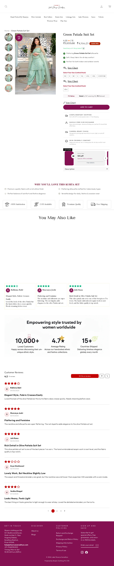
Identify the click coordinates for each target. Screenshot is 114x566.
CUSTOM (101, 76)
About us (34, 531)
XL (82, 76)
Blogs (33, 534)
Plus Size (63, 21)
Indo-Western (83, 17)
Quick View (9, 271)
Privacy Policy (61, 547)
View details (90, 162)
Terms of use (61, 550)
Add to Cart (22, 271)
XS (65, 76)
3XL (93, 76)
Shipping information (64, 543)
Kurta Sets (59, 17)
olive (65, 89)
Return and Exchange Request (64, 534)
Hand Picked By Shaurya (19, 17)
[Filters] (102, 376)
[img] (12, 286)
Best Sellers (48, 17)
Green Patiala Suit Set (13, 265)
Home (6, 31)
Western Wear (52, 21)
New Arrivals (36, 17)
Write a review (85, 376)
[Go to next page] (65, 511)
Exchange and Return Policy (67, 539)
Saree (93, 17)
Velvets (101, 17)
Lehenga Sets (70, 17)
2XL (87, 76)
